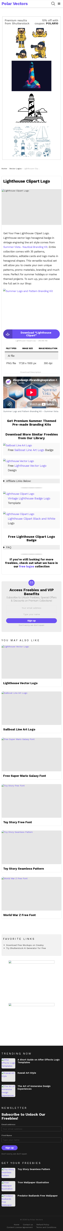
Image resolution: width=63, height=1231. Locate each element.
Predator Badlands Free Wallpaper (38, 1195)
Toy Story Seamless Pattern (23, 868)
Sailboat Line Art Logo (29, 450)
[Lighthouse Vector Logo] (31, 662)
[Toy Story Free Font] (31, 801)
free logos (26, 566)
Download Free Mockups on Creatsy (25, 945)
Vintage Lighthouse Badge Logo (29, 498)
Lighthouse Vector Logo (30, 465)
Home (16, 1225)
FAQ (8, 547)
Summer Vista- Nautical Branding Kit (25, 246)
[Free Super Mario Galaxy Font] (31, 754)
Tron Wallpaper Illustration (33, 1182)
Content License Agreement (20, 1227)
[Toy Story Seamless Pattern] (31, 847)
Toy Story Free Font (17, 822)
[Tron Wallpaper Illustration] (8, 1186)
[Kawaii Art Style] (8, 1077)
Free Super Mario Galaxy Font (24, 776)
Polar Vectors (15, 3)
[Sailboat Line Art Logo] (31, 708)
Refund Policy (43, 1225)
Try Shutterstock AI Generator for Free (26, 948)
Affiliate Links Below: (18, 481)
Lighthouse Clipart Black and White (31, 518)
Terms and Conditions (46, 1227)
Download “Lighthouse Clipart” (36, 334)
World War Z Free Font (19, 915)
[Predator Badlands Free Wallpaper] (8, 1200)
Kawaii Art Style (27, 1073)
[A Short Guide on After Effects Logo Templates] (8, 1063)
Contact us (28, 1225)
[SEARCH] (53, 4)
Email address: (9, 1124)
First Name (7, 1135)
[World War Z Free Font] (31, 894)
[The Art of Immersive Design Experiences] (8, 1091)
